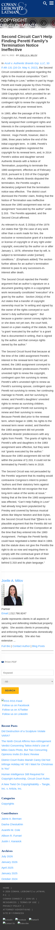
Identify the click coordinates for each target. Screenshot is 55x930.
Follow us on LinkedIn (14, 714)
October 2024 (9, 879)
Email (4, 613)
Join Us (30, 899)
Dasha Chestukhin (12, 824)
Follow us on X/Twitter (14, 709)
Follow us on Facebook (15, 705)
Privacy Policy (12, 906)
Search (45, 3)
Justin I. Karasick (11, 841)
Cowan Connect (12, 899)
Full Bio (5, 646)
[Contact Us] (9, 923)
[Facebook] (20, 920)
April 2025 (7, 867)
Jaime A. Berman (11, 818)
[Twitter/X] (34, 920)
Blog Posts (38, 646)
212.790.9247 (18, 613)
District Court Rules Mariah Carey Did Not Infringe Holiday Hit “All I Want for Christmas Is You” (27, 764)
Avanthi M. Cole (10, 830)
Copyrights (7, 803)
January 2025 (9, 873)
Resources (10, 902)
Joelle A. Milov (28, 55)
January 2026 (9, 862)
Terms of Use (28, 902)
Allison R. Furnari (11, 835)
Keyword (8, 673)
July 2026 (7, 856)
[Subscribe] (23, 923)
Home (6, 888)
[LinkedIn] (7, 920)
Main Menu (51, 3)
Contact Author (21, 646)
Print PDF (11, 661)
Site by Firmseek (13, 913)
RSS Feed (15, 701)
